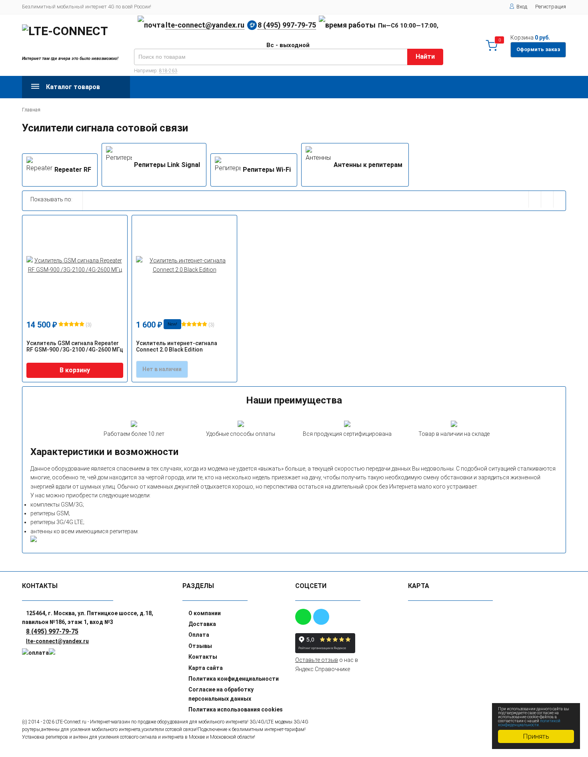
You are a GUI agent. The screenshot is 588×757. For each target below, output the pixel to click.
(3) (88, 325)
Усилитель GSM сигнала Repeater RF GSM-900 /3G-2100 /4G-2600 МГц (74, 346)
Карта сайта (205, 668)
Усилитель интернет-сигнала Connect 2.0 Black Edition (176, 346)
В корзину (75, 370)
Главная (31, 110)
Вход (521, 7)
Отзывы (200, 646)
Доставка (202, 624)
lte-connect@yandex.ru (205, 25)
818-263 (168, 71)
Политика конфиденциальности (233, 679)
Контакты (202, 657)
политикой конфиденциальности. (529, 723)
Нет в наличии (162, 369)
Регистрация (550, 7)
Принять (536, 736)
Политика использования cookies (235, 709)
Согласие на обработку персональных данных (221, 693)
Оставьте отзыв (316, 660)
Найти (425, 56)
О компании (204, 613)
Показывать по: (51, 199)
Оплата (198, 635)
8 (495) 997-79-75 (287, 25)
